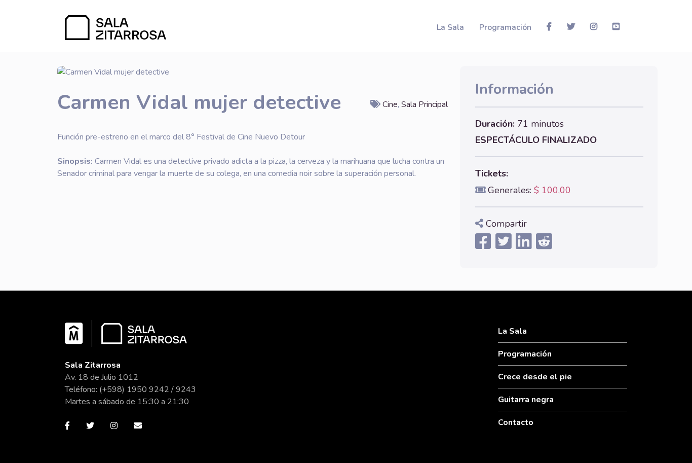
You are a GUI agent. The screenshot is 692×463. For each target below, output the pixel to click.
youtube (616, 26)
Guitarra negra (526, 399)
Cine (390, 104)
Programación (505, 27)
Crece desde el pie (535, 376)
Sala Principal (424, 104)
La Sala (450, 27)
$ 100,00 (552, 190)
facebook (549, 26)
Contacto (515, 422)
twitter (571, 26)
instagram (593, 26)
